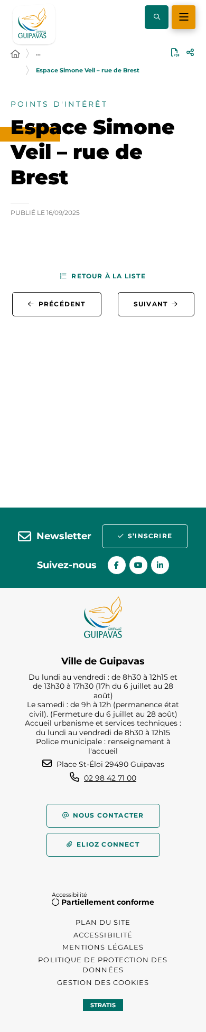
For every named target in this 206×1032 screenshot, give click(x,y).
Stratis (103, 1005)
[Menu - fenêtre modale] (183, 17)
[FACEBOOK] (116, 565)
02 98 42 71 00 (110, 778)
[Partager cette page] (190, 52)
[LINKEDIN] (160, 565)
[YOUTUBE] (138, 565)
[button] (156, 17)
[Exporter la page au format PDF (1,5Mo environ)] (175, 52)
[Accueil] (15, 54)
